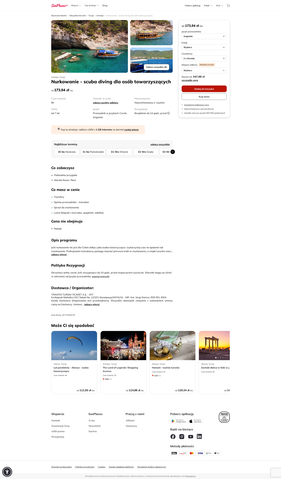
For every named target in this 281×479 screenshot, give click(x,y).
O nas (92, 420)
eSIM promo (58, 431)
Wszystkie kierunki (77, 15)
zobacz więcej (59, 254)
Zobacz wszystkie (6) (156, 67)
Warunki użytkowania (61, 467)
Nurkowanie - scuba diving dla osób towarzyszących (129, 15)
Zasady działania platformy (121, 467)
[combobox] (206, 5)
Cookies (101, 467)
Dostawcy (131, 425)
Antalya (100, 15)
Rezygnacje (58, 436)
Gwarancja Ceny (61, 425)
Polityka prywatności (84, 467)
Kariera (93, 431)
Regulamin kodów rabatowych (151, 467)
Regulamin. (191, 476)
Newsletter (95, 425)
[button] (7, 472)
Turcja (91, 15)
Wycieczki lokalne (59, 15)
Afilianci (130, 420)
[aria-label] (59, 5)
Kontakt (56, 420)
